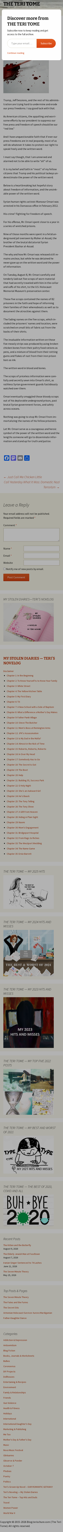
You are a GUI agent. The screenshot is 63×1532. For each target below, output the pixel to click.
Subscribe (46, 43)
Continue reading (15, 52)
